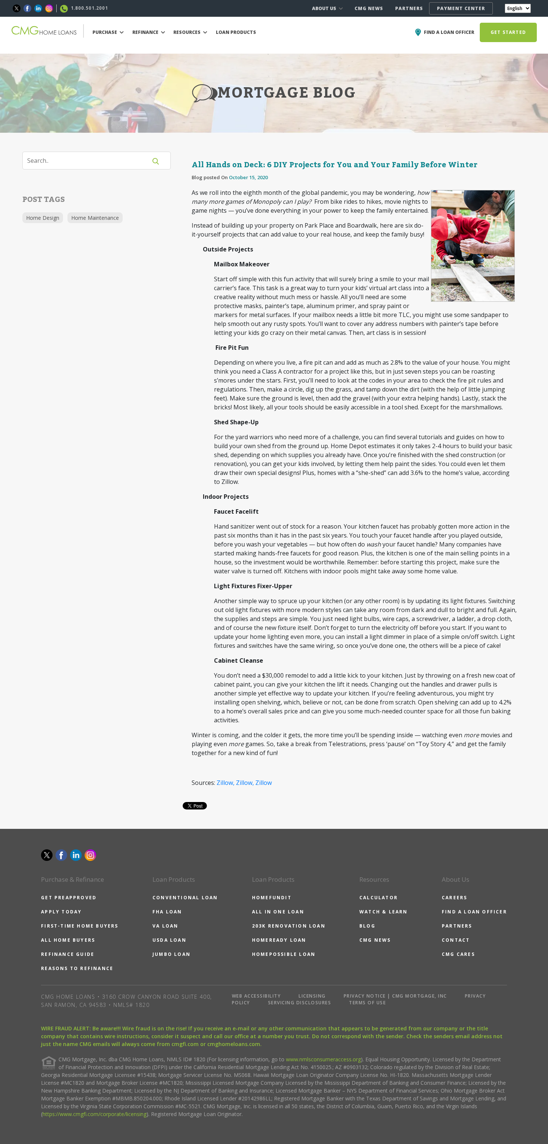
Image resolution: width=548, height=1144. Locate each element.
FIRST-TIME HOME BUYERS (79, 926)
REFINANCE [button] (146, 32)
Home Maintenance (95, 217)
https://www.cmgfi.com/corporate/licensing (94, 1114)
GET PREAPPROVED (69, 897)
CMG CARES (458, 954)
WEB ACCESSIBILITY (256, 996)
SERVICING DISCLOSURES (299, 1002)
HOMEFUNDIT (272, 897)
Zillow (263, 783)
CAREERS (454, 897)
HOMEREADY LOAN (279, 940)
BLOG (367, 926)
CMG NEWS (369, 8)
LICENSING (312, 996)
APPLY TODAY (61, 912)
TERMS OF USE (367, 1002)
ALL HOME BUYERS (68, 940)
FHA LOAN (167, 912)
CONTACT (456, 940)
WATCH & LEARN (383, 912)
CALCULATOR (378, 897)
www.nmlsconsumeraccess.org (323, 1059)
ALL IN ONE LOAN (278, 912)
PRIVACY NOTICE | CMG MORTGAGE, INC (395, 996)
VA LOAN (165, 926)
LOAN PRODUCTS (236, 32)
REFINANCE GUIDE (67, 954)
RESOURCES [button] (187, 32)
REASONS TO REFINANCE (77, 968)
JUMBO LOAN (171, 954)
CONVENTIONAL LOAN (185, 897)
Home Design (42, 217)
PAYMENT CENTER (461, 8)
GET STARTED (508, 32)
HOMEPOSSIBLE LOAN (283, 954)
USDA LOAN (169, 940)
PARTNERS (409, 8)
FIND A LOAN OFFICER (474, 912)
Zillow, (225, 783)
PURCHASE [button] (105, 32)
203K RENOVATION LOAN (288, 926)
